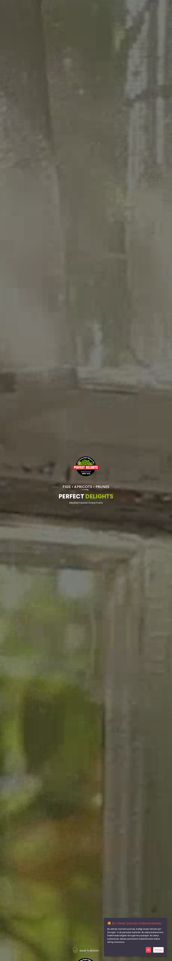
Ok (148, 950)
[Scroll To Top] (166, 957)
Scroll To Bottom (89, 950)
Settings (158, 950)
